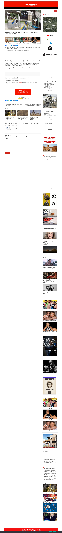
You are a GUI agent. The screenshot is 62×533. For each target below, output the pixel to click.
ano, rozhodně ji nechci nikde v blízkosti (49, 159)
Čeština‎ (45, 14)
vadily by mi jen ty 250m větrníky (48, 160)
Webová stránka (32, 147)
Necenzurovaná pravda (31, 4)
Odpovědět (16, 128)
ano (44, 72)
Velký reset (9, 7)
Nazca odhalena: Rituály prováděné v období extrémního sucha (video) (23, 118)
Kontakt (43, 7)
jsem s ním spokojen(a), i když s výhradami (49, 84)
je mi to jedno (45, 74)
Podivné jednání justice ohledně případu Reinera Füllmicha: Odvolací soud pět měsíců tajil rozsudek (50, 471)
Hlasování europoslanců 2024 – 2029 (36, 7)
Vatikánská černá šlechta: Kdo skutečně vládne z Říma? (34, 118)
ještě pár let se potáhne (47, 114)
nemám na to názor (46, 185)
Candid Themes (39, 530)
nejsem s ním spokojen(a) (47, 86)
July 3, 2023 (19, 74)
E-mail (18, 147)
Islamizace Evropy (26, 7)
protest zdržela (20, 82)
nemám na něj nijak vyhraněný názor (48, 85)
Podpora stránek (49, 7)
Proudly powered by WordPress (25, 530)
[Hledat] (55, 11)
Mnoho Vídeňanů (7, 52)
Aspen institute (15, 7)
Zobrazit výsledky (50, 77)
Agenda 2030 (21, 7)
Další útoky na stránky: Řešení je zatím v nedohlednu (10, 118)
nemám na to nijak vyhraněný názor (48, 161)
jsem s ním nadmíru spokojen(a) (48, 83)
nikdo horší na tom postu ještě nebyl (48, 87)
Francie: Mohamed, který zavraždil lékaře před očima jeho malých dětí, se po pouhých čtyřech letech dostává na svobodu (50, 462)
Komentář (6, 138)
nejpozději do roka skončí (47, 113)
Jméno (6, 147)
